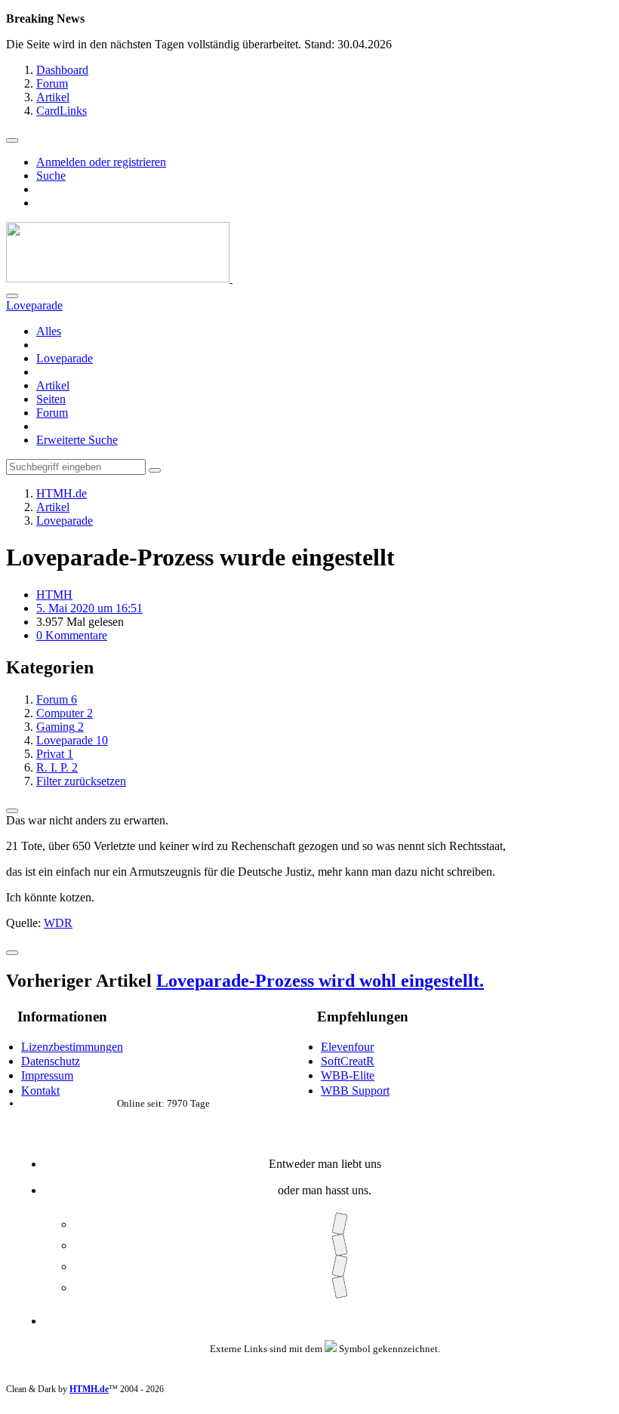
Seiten (51, 399)
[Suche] (12, 296)
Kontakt (40, 1090)
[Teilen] (12, 811)
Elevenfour (347, 1046)
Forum (52, 412)
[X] (339, 1245)
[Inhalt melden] (12, 952)
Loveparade (64, 358)
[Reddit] (339, 1266)
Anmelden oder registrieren (101, 162)
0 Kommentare (71, 635)
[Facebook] (339, 1224)
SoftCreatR (347, 1061)
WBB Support (355, 1090)
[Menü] (12, 140)
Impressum (47, 1075)
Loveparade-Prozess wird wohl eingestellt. (320, 980)
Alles (48, 331)
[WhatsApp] (339, 1287)
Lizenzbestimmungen (72, 1046)
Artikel (52, 385)
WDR (58, 922)
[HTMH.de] (119, 278)
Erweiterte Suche (77, 439)
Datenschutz (50, 1061)
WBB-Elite (347, 1075)
